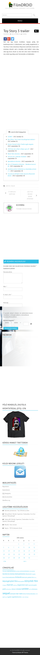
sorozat (12, 594)
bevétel (5, 574)
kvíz (35, 577)
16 (24, 551)
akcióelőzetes (11, 571)
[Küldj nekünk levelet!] (20, 472)
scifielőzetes (34, 589)
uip (6, 597)
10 (29, 547)
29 (19, 558)
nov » (25, 561)
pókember (8, 589)
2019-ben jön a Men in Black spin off (18, 149)
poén (4, 589)
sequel (6, 593)
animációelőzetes (24, 571)
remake (18, 589)
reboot (14, 589)
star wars (19, 593)
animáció (18, 571)
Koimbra (24, 34)
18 (34, 551)
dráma (12, 574)
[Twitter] (12, 39)
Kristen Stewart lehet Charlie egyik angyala (20, 144)
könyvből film (31, 580)
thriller (24, 594)
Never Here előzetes (14, 154)
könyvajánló (21, 581)
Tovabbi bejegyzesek (24, 209)
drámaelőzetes (20, 574)
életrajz (26, 597)
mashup (15, 585)
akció (5, 571)
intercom (24, 577)
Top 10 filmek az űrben (23, 510)
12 (4, 551)
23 (24, 554)
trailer (13, 186)
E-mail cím (7, 294)
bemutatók (32, 571)
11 (34, 547)
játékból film (30, 577)
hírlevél (18, 577)
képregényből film (10, 581)
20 (9, 554)
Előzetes (7, 186)
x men (23, 597)
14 (14, 551)
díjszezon (28, 574)
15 (19, 551)
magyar (4, 585)
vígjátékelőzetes (16, 597)
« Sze (4, 561)
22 (19, 554)
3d (3, 571)
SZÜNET (10, 137)
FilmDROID (22, 4)
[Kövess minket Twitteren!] (20, 452)
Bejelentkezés (6, 490)
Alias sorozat (13, 525)
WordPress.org (6, 500)
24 (29, 554)
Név (5, 286)
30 (24, 558)
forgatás (33, 574)
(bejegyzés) (7, 493)
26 (4, 558)
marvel (10, 584)
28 (14, 558)
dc (9, 574)
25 (34, 554)
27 (9, 558)
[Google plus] (9, 39)
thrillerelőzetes (31, 594)
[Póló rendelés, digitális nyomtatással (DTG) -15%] (16, 424)
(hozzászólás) (7, 497)
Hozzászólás (7, 272)
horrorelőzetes (10, 577)
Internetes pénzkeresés (10, 510)
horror (4, 577)
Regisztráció (6, 486)
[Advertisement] (20, 77)
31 (29, 558)
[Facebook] (5, 39)
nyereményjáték (32, 585)
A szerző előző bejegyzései (18, 132)
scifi (30, 589)
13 (9, 551)
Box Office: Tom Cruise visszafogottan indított (21, 139)
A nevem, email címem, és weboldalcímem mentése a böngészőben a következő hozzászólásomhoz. (18, 315)
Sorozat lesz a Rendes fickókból (17, 156)
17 (29, 551)
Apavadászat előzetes (14, 161)
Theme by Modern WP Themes (20, 652)
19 (4, 554)
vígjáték (9, 597)
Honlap (5, 302)
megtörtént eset (22, 585)
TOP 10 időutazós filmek (15, 528)
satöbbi (25, 588)
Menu (20, 21)
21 (14, 554)
